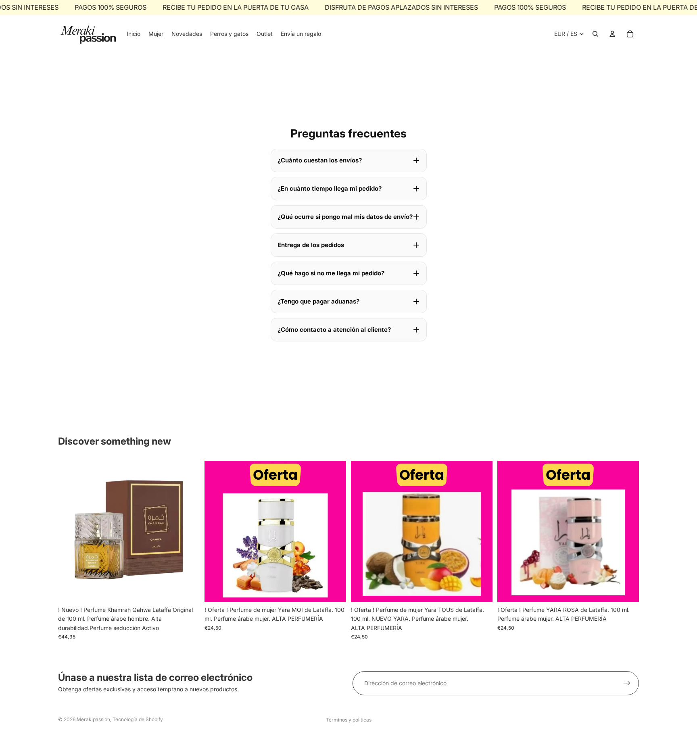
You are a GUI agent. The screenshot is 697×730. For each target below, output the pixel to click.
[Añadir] (187, 589)
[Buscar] (595, 34)
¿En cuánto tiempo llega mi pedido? (330, 188)
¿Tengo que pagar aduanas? (318, 301)
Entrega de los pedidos (311, 245)
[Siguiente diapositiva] (334, 531)
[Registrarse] (626, 683)
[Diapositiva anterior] (217, 531)
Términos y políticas (348, 720)
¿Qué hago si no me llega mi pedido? (331, 273)
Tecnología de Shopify (138, 719)
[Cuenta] (612, 34)
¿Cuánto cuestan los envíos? (320, 160)
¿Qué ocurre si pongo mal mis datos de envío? (345, 216)
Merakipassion (93, 719)
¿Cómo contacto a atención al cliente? (334, 329)
